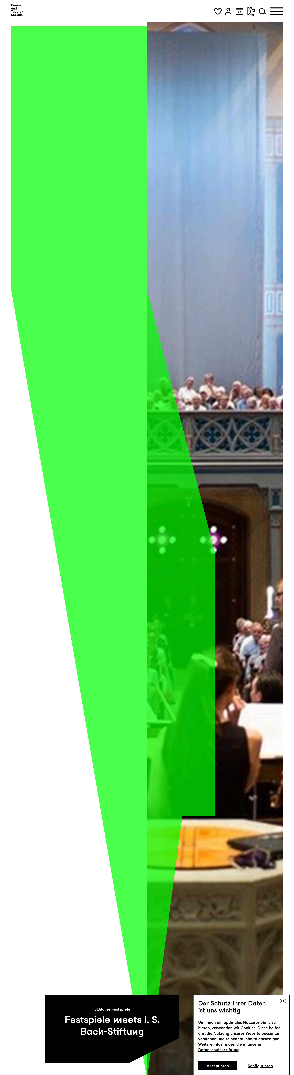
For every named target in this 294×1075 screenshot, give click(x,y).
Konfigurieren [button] (260, 1065)
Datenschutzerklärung (219, 1049)
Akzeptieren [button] (218, 1065)
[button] (218, 11)
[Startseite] (17, 10)
